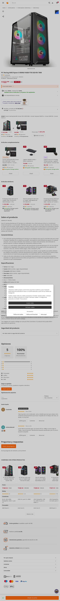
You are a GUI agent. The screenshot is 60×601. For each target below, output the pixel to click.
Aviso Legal (44, 314)
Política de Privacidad (32, 314)
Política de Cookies (18, 314)
